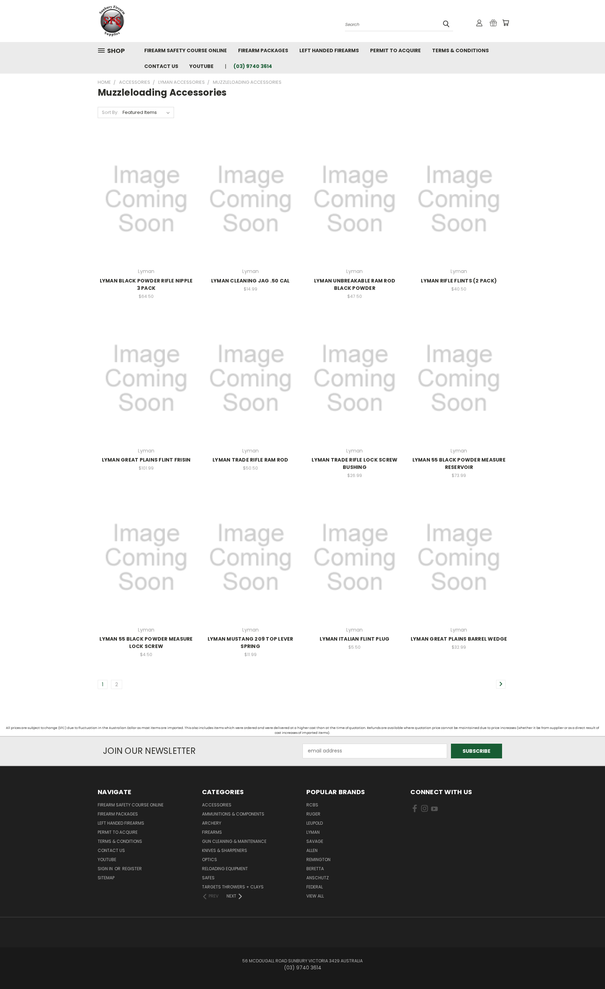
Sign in (106, 869)
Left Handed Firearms (329, 50)
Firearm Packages (263, 50)
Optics (209, 859)
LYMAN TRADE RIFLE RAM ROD (250, 459)
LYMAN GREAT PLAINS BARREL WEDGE (459, 638)
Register (132, 869)
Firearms (212, 832)
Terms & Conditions (460, 50)
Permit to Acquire (395, 50)
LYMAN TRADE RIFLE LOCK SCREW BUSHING (354, 463)
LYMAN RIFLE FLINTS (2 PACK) (459, 280)
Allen (312, 850)
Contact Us (161, 66)
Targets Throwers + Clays (233, 887)
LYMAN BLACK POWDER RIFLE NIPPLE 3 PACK (146, 284)
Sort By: (110, 112)
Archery (211, 823)
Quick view (146, 192)
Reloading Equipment (225, 869)
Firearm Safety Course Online (185, 50)
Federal (314, 887)
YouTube (201, 66)
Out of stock (250, 204)
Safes (208, 878)
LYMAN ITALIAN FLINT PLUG (354, 638)
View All (315, 896)
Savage (314, 841)
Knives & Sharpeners (224, 850)
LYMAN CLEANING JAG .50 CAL (250, 280)
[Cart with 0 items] (505, 22)
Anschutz (317, 878)
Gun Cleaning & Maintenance (234, 841)
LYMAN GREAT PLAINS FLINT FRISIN (146, 459)
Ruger (313, 814)
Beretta (315, 869)
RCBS (312, 805)
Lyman (313, 832)
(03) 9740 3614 (253, 66)
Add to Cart (146, 204)
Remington (318, 859)
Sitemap (106, 878)
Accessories (216, 805)
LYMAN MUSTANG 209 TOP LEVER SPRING (250, 642)
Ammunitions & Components (233, 814)
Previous (586, 967)
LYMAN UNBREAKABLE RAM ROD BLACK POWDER (354, 284)
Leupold (314, 823)
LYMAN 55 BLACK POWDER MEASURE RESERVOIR (459, 463)
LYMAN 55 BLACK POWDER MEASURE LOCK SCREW (146, 642)
